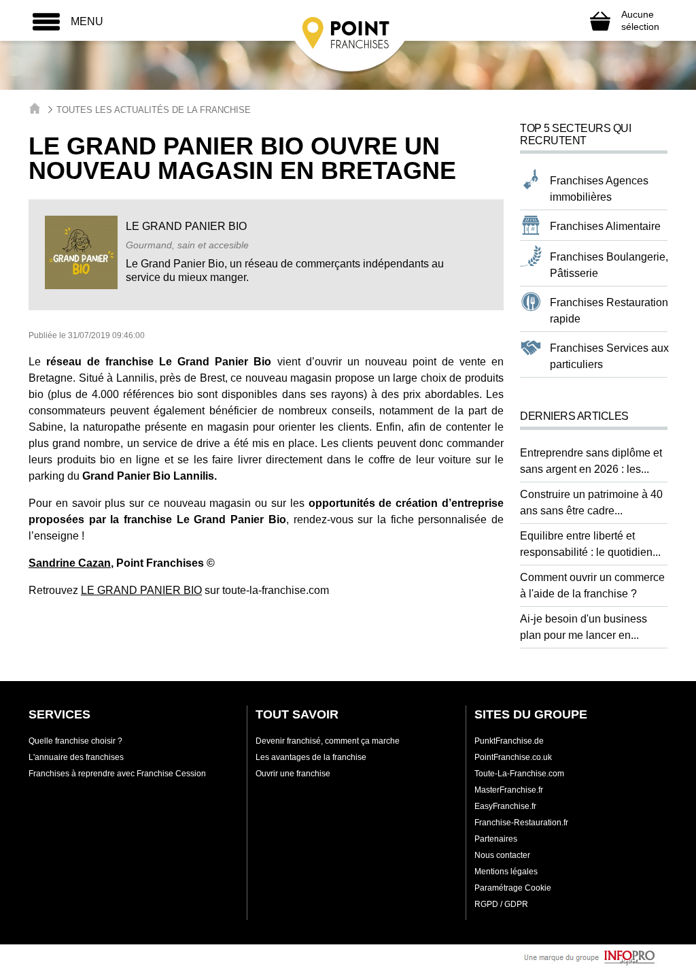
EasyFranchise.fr (505, 806)
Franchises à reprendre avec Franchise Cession (117, 773)
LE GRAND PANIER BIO (141, 590)
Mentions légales (506, 871)
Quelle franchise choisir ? (75, 741)
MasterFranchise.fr (508, 790)
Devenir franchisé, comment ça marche (328, 741)
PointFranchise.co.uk (513, 757)
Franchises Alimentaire (605, 226)
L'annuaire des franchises (76, 757)
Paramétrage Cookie (512, 888)
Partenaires (495, 839)
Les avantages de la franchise (311, 757)
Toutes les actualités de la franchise (153, 110)
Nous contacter (502, 855)
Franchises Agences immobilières (599, 189)
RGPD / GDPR (501, 904)
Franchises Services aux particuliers (609, 356)
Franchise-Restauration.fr (521, 822)
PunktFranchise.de (509, 741)
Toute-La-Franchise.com (519, 773)
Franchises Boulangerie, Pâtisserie (609, 265)
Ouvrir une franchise (293, 773)
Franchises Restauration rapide (609, 311)
